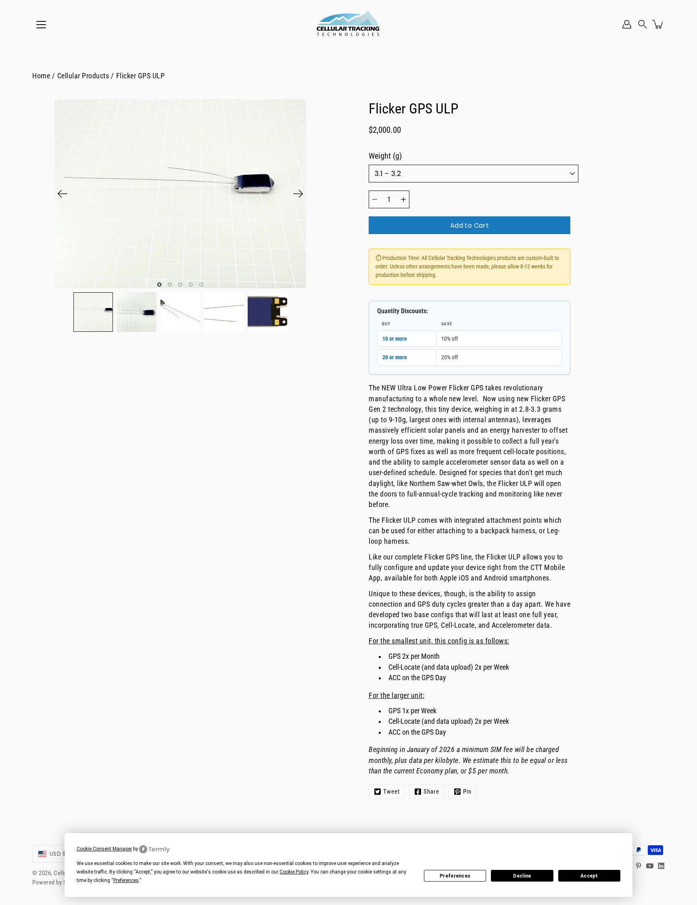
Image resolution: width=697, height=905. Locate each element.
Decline (522, 876)
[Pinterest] (638, 866)
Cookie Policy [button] (294, 872)
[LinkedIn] (661, 866)
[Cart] (658, 24)
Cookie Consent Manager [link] (104, 849)
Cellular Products (83, 76)
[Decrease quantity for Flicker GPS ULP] (375, 199)
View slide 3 (180, 285)
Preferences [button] (126, 880)
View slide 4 (191, 285)
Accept (589, 876)
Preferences (455, 876)
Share (431, 791)
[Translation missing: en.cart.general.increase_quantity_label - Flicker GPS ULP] (403, 199)
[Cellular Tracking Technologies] (348, 24)
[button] (642, 24)
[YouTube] (649, 866)
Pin (467, 791)
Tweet (391, 791)
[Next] (298, 194)
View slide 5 (201, 285)
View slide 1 (159, 285)
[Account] (626, 24)
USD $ (58, 854)
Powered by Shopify (57, 882)
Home (41, 76)
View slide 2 (170, 285)
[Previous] (62, 194)
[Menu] (41, 24)
